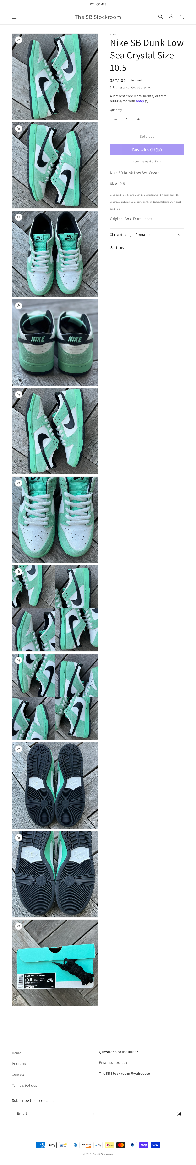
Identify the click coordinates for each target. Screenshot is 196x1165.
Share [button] (119, 247)
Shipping (116, 87)
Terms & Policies (24, 1085)
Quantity (116, 110)
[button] (14, 16)
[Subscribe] (92, 1113)
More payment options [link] (147, 161)
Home (16, 1053)
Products (19, 1064)
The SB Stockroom (103, 1154)
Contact (18, 1074)
